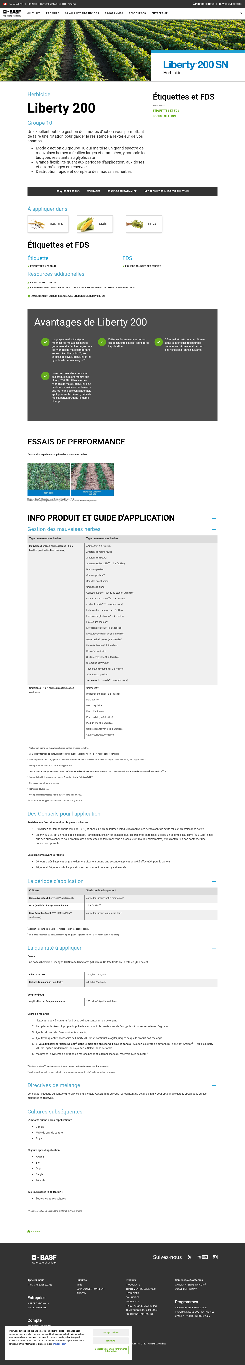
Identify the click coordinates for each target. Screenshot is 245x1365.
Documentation (164, 116)
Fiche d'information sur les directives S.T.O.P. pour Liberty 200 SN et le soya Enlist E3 (83, 287)
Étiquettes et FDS (166, 110)
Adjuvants (132, 1301)
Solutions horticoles (139, 1314)
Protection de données (152, 1343)
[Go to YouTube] (202, 1257)
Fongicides (132, 1297)
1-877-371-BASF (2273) (40, 1284)
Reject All (110, 1340)
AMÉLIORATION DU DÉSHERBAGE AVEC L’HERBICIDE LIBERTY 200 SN (68, 296)
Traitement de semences (141, 1289)
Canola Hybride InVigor (82, 13)
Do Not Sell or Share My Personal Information (111, 1350)
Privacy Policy (59, 1344)
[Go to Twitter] (189, 1257)
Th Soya (81, 1293)
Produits (52, 13)
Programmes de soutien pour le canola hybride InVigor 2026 (194, 1313)
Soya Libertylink (186, 1288)
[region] (68, 1342)
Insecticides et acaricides (141, 1305)
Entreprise (160, 13)
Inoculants (133, 1284)
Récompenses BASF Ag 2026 (191, 1307)
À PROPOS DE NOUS (204, 4)
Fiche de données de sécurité (143, 266)
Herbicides (132, 1293)
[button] (123, 518)
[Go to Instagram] (215, 1257)
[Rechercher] (241, 13)
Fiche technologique (43, 282)
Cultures (34, 13)
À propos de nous (38, 1303)
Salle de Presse (37, 1307)
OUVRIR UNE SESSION (230, 4)
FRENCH (32, 4)
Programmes (114, 13)
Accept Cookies (110, 1332)
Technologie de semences (141, 1310)
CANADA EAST (16, 4)
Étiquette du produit (43, 266)
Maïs (79, 1284)
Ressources (137, 13)
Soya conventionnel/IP (91, 1289)
